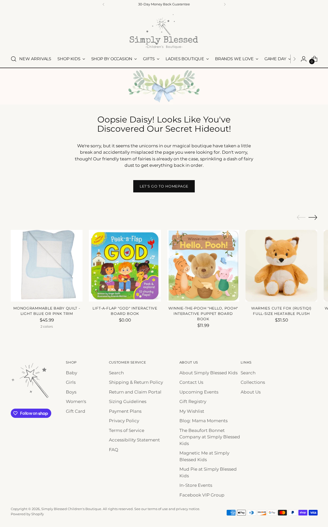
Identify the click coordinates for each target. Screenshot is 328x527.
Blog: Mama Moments (203, 420)
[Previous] (103, 4)
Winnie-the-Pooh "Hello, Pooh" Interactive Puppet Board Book (203, 313)
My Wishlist (191, 411)
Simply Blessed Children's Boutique (71, 509)
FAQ (113, 449)
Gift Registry (192, 401)
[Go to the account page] (304, 59)
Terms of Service (126, 430)
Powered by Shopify (27, 514)
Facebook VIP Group (201, 495)
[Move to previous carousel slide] (301, 217)
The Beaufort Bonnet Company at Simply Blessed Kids (209, 437)
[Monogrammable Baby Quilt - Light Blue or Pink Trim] (47, 266)
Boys (71, 392)
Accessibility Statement (134, 439)
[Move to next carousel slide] (313, 217)
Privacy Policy (124, 420)
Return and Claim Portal (135, 392)
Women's (76, 401)
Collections (253, 382)
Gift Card (75, 411)
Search (116, 372)
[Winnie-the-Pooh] (203, 266)
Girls (71, 382)
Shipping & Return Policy (136, 382)
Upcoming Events (198, 392)
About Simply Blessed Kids (208, 372)
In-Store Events (195, 485)
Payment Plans (125, 411)
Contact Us (191, 382)
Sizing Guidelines (127, 401)
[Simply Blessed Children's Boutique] (164, 31)
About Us (251, 392)
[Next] (224, 4)
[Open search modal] (13, 59)
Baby (71, 372)
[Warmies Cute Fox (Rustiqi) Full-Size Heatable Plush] (281, 266)
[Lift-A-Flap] (125, 266)
